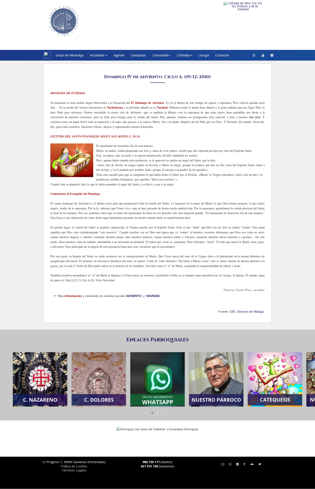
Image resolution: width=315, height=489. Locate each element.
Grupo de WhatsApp (70, 55)
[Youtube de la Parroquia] (262, 55)
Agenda (119, 55)
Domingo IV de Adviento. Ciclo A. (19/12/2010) (157, 77)
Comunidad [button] (160, 55)
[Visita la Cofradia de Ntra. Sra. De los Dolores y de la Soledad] (252, 6)
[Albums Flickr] (271, 55)
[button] (152, 413)
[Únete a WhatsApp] (230, 464)
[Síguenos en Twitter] (259, 464)
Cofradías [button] (183, 55)
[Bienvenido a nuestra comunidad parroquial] (38, 55)
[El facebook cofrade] (244, 464)
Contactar (222, 55)
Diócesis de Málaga (250, 311)
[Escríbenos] (222, 464)
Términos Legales (74, 470)
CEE (233, 311)
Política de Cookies (74, 466)
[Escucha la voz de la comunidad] (252, 464)
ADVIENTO (133, 296)
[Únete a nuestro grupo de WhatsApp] (253, 55)
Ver (40, 372)
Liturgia (204, 55)
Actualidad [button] (97, 55)
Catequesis (138, 55)
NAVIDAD (153, 296)
